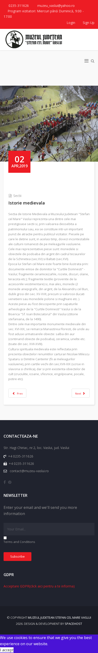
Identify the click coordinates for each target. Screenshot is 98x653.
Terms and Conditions (19, 542)
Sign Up (88, 22)
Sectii (17, 195)
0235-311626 (19, 5)
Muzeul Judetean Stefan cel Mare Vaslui (59, 617)
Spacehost (73, 624)
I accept (7, 650)
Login (71, 22)
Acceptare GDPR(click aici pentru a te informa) (39, 586)
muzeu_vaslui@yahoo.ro (56, 5)
